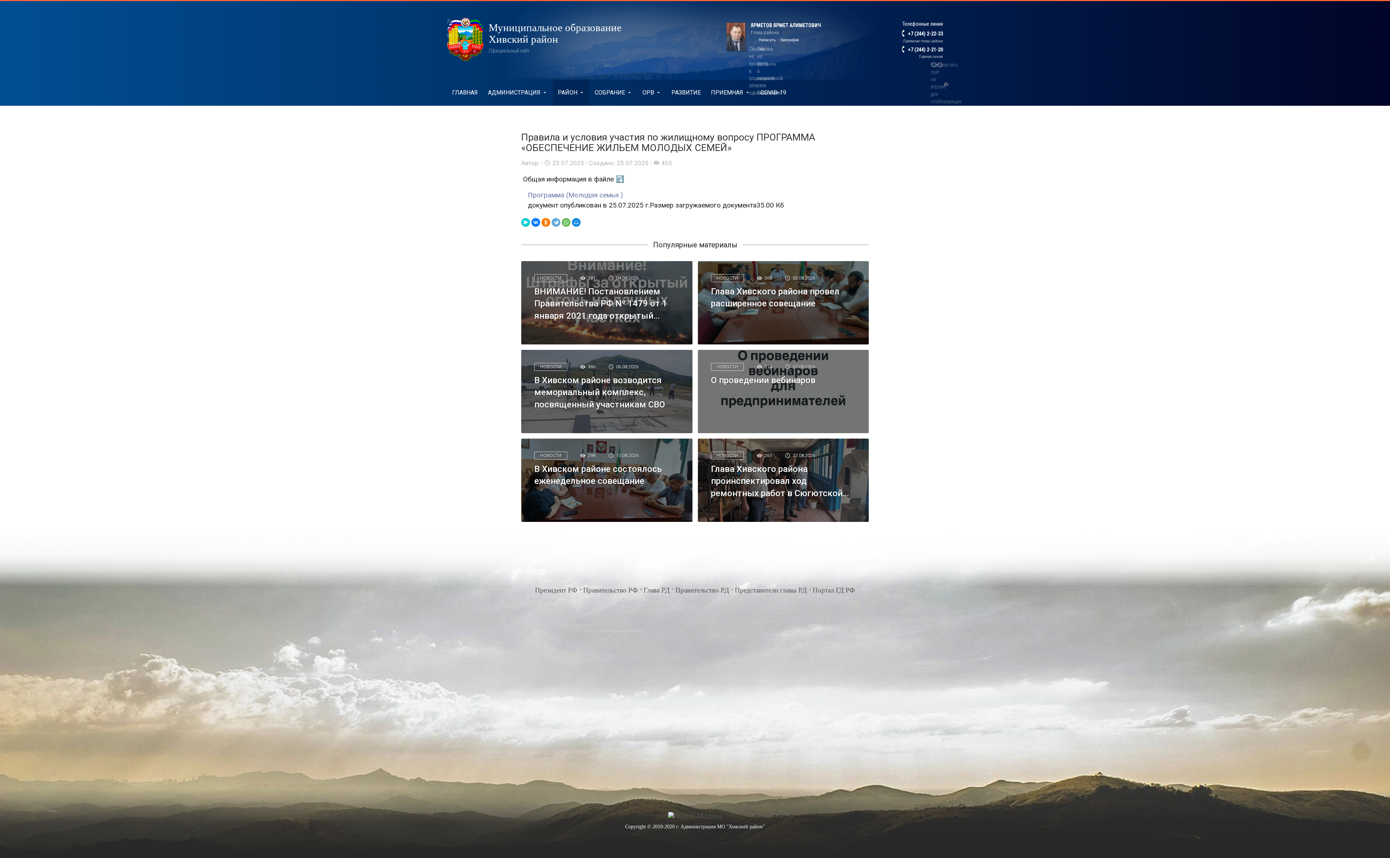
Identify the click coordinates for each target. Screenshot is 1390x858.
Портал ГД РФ (834, 590)
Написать (767, 40)
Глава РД (657, 590)
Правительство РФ (610, 590)
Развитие (686, 92)
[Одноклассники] (546, 222)
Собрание (610, 92)
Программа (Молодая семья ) (575, 195)
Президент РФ (556, 590)
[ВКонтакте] (535, 222)
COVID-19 (773, 92)
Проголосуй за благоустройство (504, 119)
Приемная (727, 92)
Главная (465, 92)
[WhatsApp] (566, 222)
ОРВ (648, 92)
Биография (789, 40)
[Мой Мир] (576, 222)
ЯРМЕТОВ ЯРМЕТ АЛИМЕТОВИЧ (786, 25)
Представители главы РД (771, 590)
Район (567, 92)
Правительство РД (702, 590)
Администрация (514, 92)
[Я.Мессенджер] (525, 222)
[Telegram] (556, 222)
